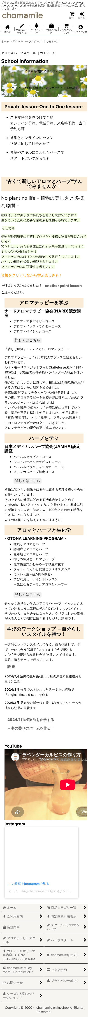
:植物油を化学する (30, 719)
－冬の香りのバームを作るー (30, 728)
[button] (80, 29)
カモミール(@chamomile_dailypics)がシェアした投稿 (46, 891)
